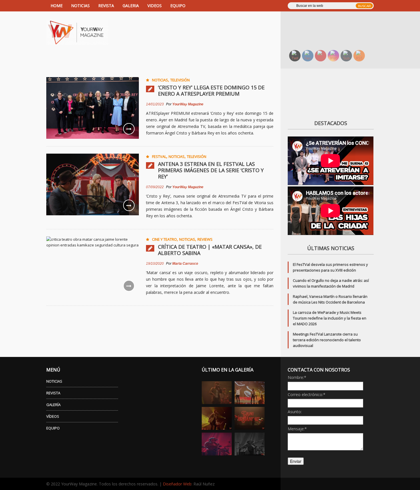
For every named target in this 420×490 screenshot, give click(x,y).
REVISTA (106, 5)
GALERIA (131, 5)
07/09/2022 (155, 187)
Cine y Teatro (164, 239)
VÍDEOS (52, 416)
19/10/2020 (155, 264)
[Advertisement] (334, 30)
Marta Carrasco (185, 264)
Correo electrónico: (306, 394)
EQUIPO (177, 5)
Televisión (180, 80)
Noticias (160, 80)
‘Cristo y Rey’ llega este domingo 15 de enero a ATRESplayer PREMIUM (211, 90)
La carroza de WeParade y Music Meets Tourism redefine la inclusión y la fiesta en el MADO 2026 (329, 318)
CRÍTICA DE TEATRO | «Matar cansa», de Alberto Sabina (210, 250)
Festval (159, 156)
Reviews (205, 239)
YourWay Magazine (187, 104)
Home (57, 5)
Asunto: (295, 411)
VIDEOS (154, 5)
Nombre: (297, 377)
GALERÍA (53, 404)
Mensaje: (297, 428)
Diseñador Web (177, 484)
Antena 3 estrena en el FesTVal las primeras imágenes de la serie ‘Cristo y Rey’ (211, 170)
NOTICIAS (80, 5)
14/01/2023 (155, 104)
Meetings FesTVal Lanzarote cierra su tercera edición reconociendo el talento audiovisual (327, 340)
